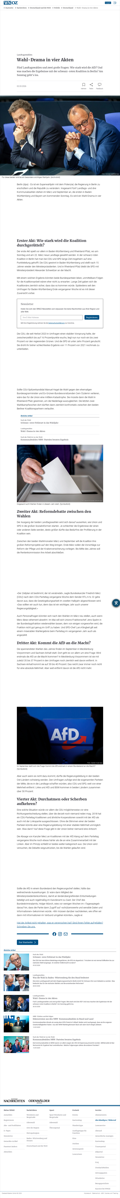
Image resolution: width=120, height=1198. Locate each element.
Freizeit (75, 1110)
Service (98, 1110)
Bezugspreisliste (102, 1183)
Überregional (54, 1128)
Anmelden (8, 1115)
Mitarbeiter (100, 1178)
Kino (74, 1138)
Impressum (87, 1193)
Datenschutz (96, 1193)
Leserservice (100, 1125)
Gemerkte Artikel (11, 1141)
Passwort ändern (10, 1146)
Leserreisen (77, 1154)
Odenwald (31, 1122)
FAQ (97, 1162)
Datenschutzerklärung (56, 323)
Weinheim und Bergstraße (33, 1116)
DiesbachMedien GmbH (12, 1193)
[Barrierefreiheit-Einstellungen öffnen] (116, 603)
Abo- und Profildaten (12, 1125)
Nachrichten (32, 1110)
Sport (51, 1110)
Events (75, 1115)
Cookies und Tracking (111, 1193)
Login (108, 3)
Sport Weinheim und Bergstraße (57, 1116)
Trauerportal (100, 1146)
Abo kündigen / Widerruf (105, 1120)
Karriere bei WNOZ (102, 1189)
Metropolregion (33, 1133)
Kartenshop (77, 1120)
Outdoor (75, 1144)
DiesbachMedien (102, 1168)
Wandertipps (77, 1125)
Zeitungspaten (101, 1173)
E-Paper (7, 1131)
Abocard (98, 1131)
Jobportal (99, 1152)
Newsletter (8, 1136)
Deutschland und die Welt (37, 1146)
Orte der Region (33, 1128)
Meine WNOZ (9, 1110)
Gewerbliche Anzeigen (104, 1136)
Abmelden (8, 1152)
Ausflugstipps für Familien (79, 1132)
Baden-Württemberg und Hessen (37, 1139)
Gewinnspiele (78, 1149)
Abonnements (101, 1115)
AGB (102, 1193)
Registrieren (9, 1120)
